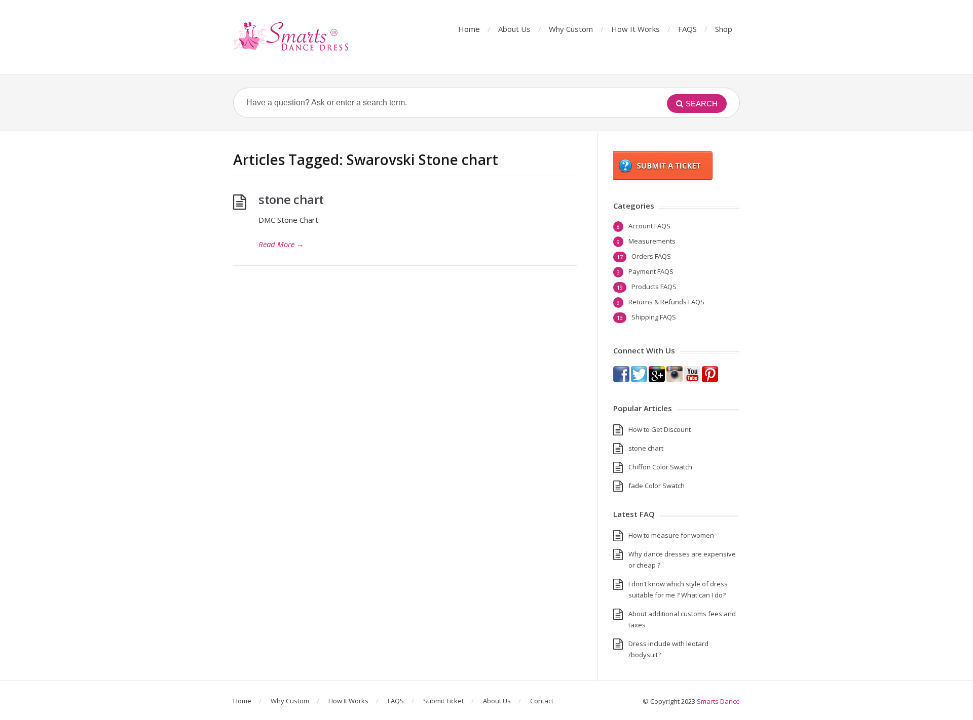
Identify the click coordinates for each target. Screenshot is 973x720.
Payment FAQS (650, 271)
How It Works (635, 29)
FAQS (687, 29)
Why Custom (571, 29)
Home (469, 29)
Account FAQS (649, 225)
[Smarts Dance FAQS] (292, 37)
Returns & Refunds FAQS (666, 301)
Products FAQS (654, 286)
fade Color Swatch (656, 485)
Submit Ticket (443, 700)
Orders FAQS (651, 256)
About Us (514, 29)
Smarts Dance (718, 701)
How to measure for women (671, 535)
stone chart (291, 199)
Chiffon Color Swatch (660, 466)
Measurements (652, 241)
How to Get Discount (659, 429)
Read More (281, 244)
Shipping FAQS (653, 317)
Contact (541, 700)
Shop (723, 29)
